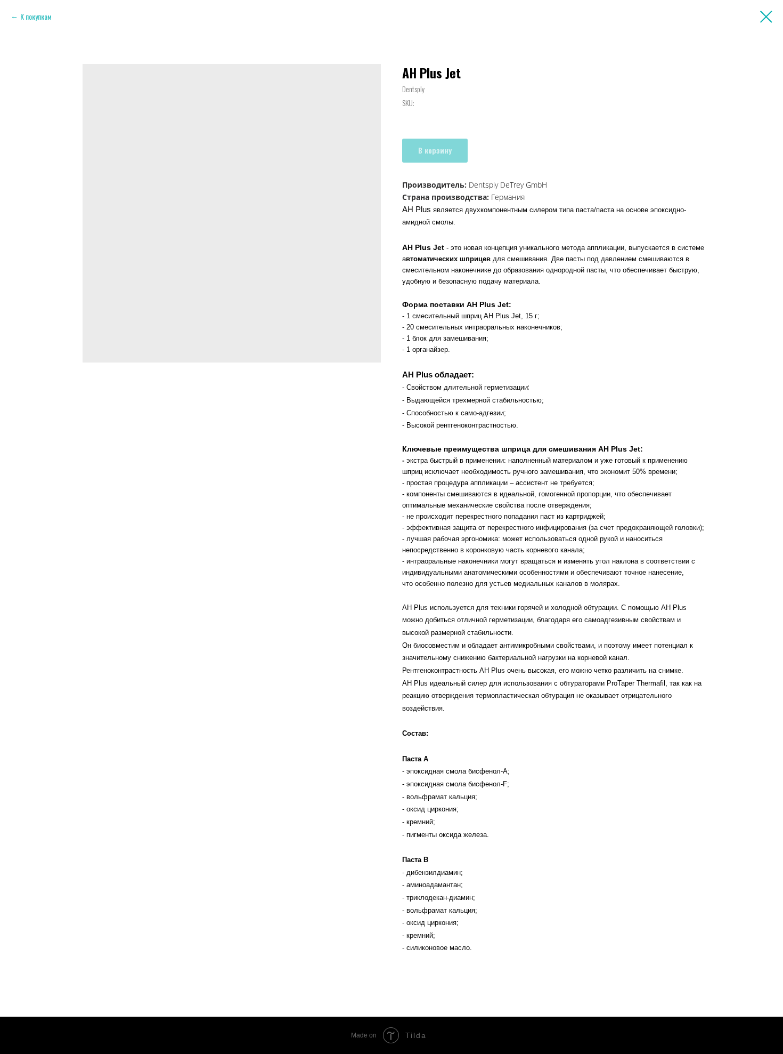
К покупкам (36, 16)
